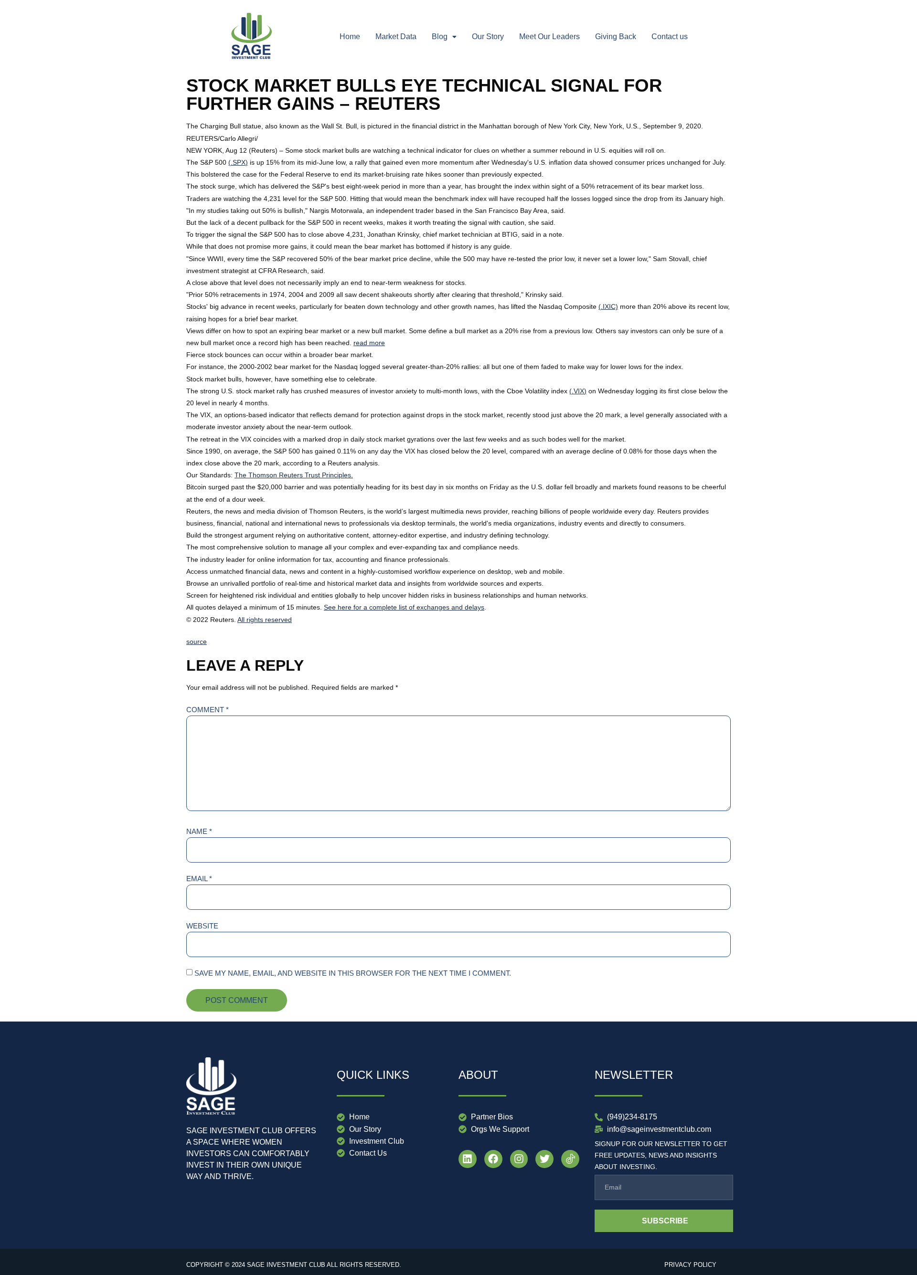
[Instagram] (519, 1159)
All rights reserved (264, 619)
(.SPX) (238, 162)
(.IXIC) (608, 306)
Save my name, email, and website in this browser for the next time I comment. (352, 973)
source (196, 641)
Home (350, 36)
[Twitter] (544, 1159)
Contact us (669, 36)
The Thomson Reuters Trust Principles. (294, 475)
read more (369, 343)
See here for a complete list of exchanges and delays (404, 607)
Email (199, 879)
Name (199, 831)
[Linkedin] (467, 1159)
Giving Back (615, 36)
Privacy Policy (690, 1264)
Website (202, 926)
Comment (207, 710)
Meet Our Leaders (549, 36)
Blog (440, 36)
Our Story (488, 36)
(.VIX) (577, 391)
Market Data (395, 36)
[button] (444, 36)
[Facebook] (493, 1159)
